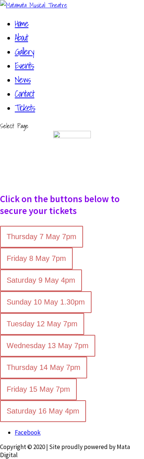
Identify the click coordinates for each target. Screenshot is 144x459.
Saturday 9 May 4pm (41, 280)
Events (24, 65)
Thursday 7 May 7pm (41, 236)
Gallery (24, 51)
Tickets (25, 108)
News (23, 79)
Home (21, 23)
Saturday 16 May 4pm (43, 411)
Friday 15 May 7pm (38, 389)
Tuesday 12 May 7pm (42, 324)
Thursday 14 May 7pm (43, 367)
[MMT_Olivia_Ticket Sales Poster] (71, 136)
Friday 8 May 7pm (36, 258)
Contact (24, 93)
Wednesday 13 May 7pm (48, 345)
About (21, 37)
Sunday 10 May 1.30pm (46, 302)
